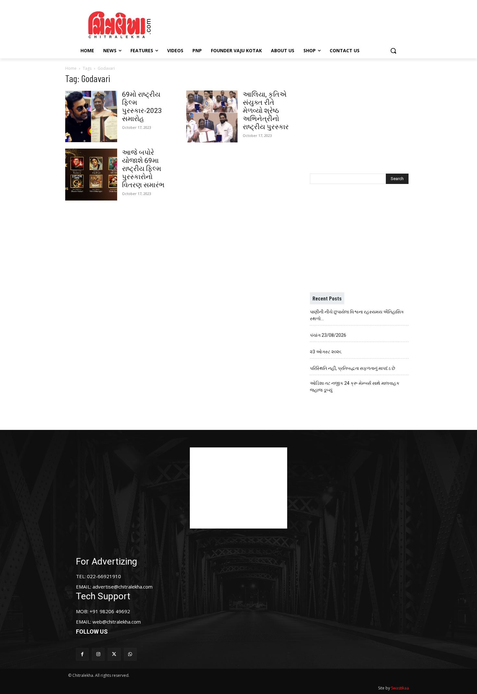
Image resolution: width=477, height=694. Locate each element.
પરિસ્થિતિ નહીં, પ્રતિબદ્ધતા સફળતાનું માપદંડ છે (352, 368)
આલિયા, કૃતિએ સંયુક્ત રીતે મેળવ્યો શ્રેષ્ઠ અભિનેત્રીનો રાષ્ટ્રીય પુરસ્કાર (266, 111)
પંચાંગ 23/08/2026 (328, 335)
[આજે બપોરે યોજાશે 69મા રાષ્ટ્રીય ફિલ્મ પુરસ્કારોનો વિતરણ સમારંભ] (91, 175)
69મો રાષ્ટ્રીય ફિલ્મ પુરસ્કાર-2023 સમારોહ (142, 107)
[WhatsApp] (130, 654)
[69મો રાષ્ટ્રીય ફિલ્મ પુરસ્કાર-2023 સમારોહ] (91, 116)
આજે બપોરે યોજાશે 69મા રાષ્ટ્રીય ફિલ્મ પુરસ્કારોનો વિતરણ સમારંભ (143, 169)
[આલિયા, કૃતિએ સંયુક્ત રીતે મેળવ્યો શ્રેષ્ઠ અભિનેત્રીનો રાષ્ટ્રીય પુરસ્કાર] (212, 116)
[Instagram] (98, 654)
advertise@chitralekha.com (122, 586)
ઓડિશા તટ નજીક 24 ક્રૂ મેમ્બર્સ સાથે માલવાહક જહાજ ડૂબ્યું (354, 387)
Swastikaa (400, 688)
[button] (393, 50)
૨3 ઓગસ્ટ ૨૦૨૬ (326, 351)
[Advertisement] (293, 23)
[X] (114, 654)
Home (71, 68)
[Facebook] (82, 654)
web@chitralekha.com (116, 621)
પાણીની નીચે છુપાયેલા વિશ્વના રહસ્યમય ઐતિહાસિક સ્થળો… (357, 315)
